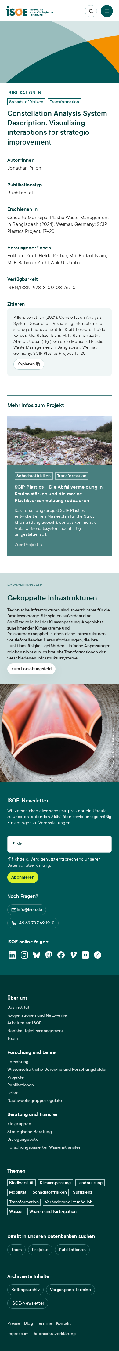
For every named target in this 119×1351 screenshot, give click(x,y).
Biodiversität (21, 1182)
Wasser (16, 1211)
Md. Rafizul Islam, (88, 255)
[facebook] (61, 955)
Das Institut (18, 1007)
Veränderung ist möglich (68, 1202)
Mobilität (18, 1192)
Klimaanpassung (55, 1182)
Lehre (13, 1093)
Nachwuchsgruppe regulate (34, 1100)
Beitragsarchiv (25, 1289)
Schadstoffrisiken (50, 1192)
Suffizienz (82, 1192)
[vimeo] (73, 955)
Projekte (15, 1077)
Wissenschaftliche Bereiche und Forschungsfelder (57, 1069)
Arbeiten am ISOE (24, 1023)
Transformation (24, 1202)
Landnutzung (90, 1182)
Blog (28, 1323)
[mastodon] (49, 955)
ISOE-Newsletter (27, 1303)
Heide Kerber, (54, 255)
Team (12, 1038)
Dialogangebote (22, 1139)
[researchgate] (98, 955)
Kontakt (63, 1323)
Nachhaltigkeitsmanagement (35, 1030)
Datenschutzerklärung (28, 865)
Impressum (18, 1333)
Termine (44, 1323)
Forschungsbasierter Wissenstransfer (44, 1147)
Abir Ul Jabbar (66, 262)
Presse (13, 1323)
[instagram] (24, 955)
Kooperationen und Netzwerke (37, 1015)
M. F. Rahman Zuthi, (29, 262)
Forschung (18, 1061)
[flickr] (85, 955)
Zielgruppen (19, 1123)
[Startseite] (29, 11)
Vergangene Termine (70, 1289)
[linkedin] (12, 955)
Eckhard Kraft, (23, 255)
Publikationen (20, 1085)
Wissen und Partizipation (53, 1211)
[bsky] (36, 955)
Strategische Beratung (29, 1131)
